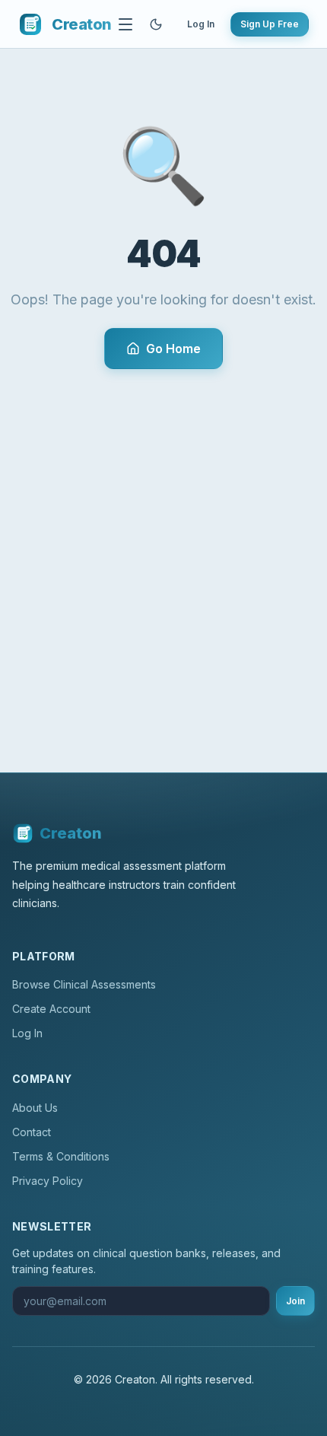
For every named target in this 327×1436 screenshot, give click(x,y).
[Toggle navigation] (125, 24)
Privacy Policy (47, 1180)
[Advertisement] (163, 540)
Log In (200, 24)
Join (295, 1301)
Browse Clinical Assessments (84, 984)
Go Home (173, 348)
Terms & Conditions (61, 1156)
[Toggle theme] (156, 24)
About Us (35, 1107)
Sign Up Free (269, 24)
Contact (31, 1132)
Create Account (51, 1008)
